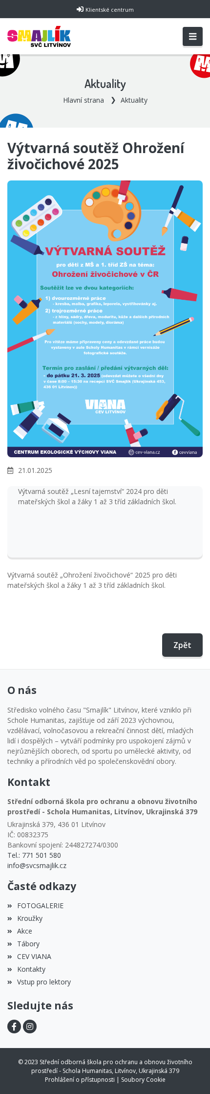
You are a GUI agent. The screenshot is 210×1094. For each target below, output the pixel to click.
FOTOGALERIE (40, 905)
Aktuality (134, 100)
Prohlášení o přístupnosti (80, 1079)
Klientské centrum (109, 9)
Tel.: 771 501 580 (34, 855)
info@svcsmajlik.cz (36, 865)
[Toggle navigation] (193, 36)
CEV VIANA (34, 956)
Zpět (182, 645)
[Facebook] (14, 1026)
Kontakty (31, 969)
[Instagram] (30, 1026)
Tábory (28, 943)
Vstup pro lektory (44, 981)
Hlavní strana (83, 100)
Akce (24, 931)
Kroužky (29, 918)
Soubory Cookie (143, 1079)
